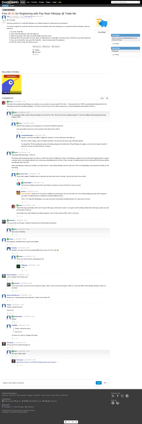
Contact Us (12, 395)
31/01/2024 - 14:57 (38, 182)
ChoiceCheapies (18, 407)
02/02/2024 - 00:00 (30, 360)
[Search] (139, 2)
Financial (5, 5)
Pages (48, 2)
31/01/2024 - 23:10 (24, 351)
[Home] (10, 2)
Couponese (30, 407)
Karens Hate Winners (13, 295)
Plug (20, 123)
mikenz (11, 239)
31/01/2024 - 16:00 (20, 239)
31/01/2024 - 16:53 (26, 283)
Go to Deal (101, 32)
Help (18, 395)
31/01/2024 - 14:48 (35, 174)
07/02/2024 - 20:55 (34, 265)
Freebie (11, 5)
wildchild (11, 220)
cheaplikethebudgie (27, 135)
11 (10, 313)
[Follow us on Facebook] (118, 396)
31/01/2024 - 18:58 (18, 304)
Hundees (14, 248)
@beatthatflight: (26, 193)
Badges (30, 395)
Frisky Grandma (11, 275)
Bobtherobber (18, 316)
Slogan (9, 304)
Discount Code (23, 174)
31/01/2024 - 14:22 (24, 112)
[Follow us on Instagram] (122, 396)
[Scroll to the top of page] (66, 422)
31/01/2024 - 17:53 (30, 256)
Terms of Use (45, 395)
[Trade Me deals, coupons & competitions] (11, 84)
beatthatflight (27, 182)
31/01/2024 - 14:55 (30, 205)
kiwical (23, 191)
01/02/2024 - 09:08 (29, 123)
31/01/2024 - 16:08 (24, 248)
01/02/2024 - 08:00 (33, 191)
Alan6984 (14, 325)
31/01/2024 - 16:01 (24, 229)
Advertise (24, 395)
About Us (5, 395)
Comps (41, 2)
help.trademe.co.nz (30, 16)
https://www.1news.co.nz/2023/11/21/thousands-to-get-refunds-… (37, 362)
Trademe (56, 46)
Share (36, 54)
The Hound (10, 342)
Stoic (8, 16)
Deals (23, 2)
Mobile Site (64, 395)
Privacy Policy (55, 395)
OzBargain (7, 407)
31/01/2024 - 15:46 (22, 220)
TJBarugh (24, 265)
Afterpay (47, 46)
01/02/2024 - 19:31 (40, 135)
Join (59, 2)
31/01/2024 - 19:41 (29, 316)
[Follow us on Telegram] (127, 396)
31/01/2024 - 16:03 (23, 275)
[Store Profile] (20, 92)
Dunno (16, 152)
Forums (34, 2)
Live (28, 2)
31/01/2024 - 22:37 (20, 342)
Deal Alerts (37, 395)
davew (11, 101)
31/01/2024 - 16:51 (26, 295)
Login (54, 2)
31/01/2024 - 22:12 (24, 325)
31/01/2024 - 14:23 (25, 152)
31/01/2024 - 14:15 (20, 101)
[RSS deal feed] (113, 396)
